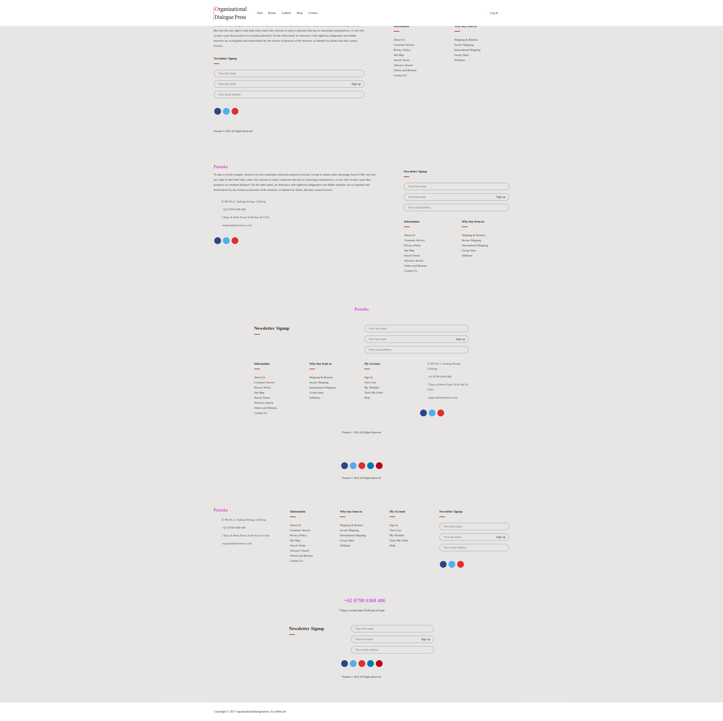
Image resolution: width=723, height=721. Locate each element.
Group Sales (461, 54)
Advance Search (403, 65)
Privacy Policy (402, 49)
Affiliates (459, 60)
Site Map (399, 54)
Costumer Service (404, 44)
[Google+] (235, 111)
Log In (494, 12)
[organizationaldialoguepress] (231, 13)
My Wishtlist (371, 387)
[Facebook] (217, 111)
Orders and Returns (405, 70)
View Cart (370, 382)
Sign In (368, 377)
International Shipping (467, 49)
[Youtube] (379, 465)
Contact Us (400, 75)
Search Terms (402, 60)
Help (367, 397)
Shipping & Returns (466, 39)
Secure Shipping (464, 44)
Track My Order (373, 392)
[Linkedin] (370, 465)
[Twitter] (226, 111)
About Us (399, 39)
